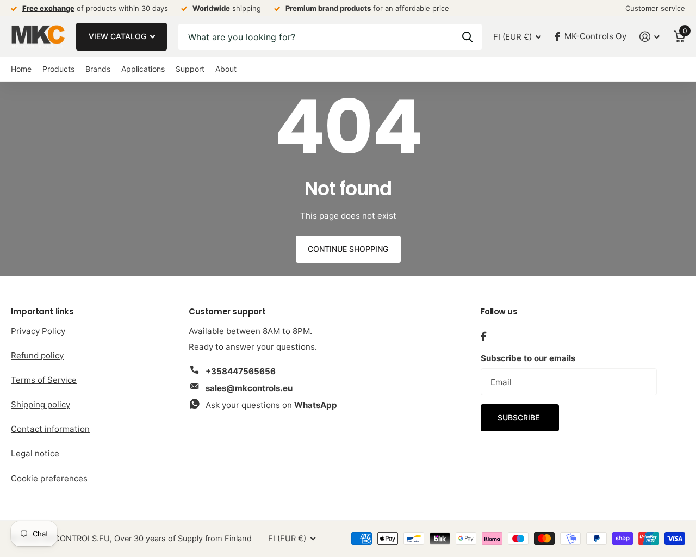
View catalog (118, 36)
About (226, 68)
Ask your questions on (271, 405)
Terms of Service (44, 380)
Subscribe (520, 417)
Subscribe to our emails (528, 358)
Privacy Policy (38, 331)
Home (21, 68)
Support (190, 68)
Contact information (50, 429)
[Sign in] (649, 36)
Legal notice (35, 453)
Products (58, 68)
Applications (143, 68)
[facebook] (483, 336)
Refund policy (37, 355)
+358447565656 (241, 371)
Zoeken (467, 37)
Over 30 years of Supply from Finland (183, 538)
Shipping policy (40, 404)
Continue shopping (348, 248)
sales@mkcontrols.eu (249, 388)
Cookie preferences (49, 478)
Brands (97, 68)
